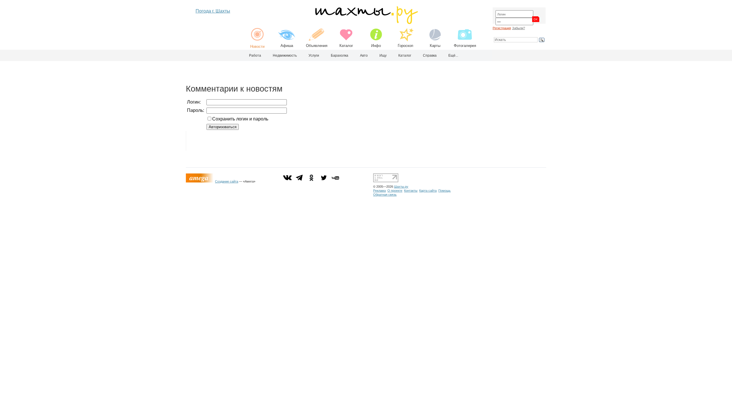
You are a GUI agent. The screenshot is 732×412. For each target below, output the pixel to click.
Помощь (444, 190)
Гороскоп (405, 45)
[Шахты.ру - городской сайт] (366, 22)
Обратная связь (385, 194)
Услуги (314, 56)
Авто (364, 56)
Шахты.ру (401, 186)
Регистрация (502, 28)
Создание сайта (226, 181)
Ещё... (453, 56)
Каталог (346, 45)
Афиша (287, 45)
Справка (430, 56)
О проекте (394, 190)
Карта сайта (428, 190)
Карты (435, 45)
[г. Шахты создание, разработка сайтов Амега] (200, 181)
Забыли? (518, 28)
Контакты (410, 190)
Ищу (383, 56)
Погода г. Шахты (213, 11)
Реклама (379, 190)
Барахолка (339, 56)
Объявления (316, 45)
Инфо (376, 45)
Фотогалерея (465, 45)
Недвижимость (285, 56)
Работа (255, 56)
